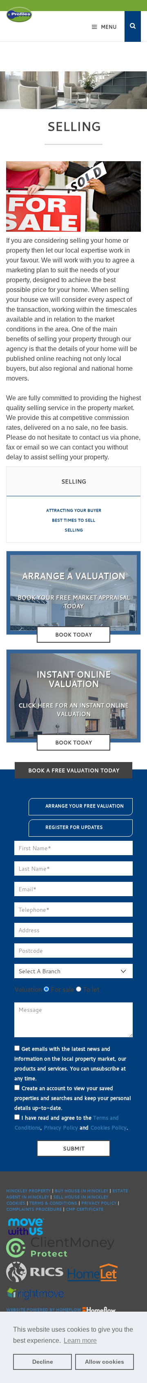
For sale (61, 989)
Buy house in (71, 1191)
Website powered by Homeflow (43, 1309)
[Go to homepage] (19, 14)
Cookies (15, 1203)
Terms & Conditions (53, 1203)
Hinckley (97, 1191)
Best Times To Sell (73, 520)
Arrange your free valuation (84, 806)
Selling (74, 530)
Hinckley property (28, 1191)
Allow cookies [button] (104, 1361)
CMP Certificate (84, 1209)
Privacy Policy (61, 1127)
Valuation (28, 989)
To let (90, 989)
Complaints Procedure (34, 1209)
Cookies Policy (108, 1127)
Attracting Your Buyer (73, 510)
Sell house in (70, 1197)
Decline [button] (42, 1361)
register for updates (73, 827)
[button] (133, 26)
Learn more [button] (80, 1340)
